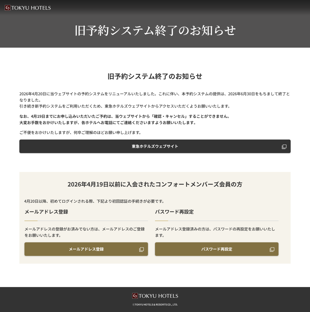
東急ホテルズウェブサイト (155, 146)
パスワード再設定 (216, 249)
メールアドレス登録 (86, 249)
